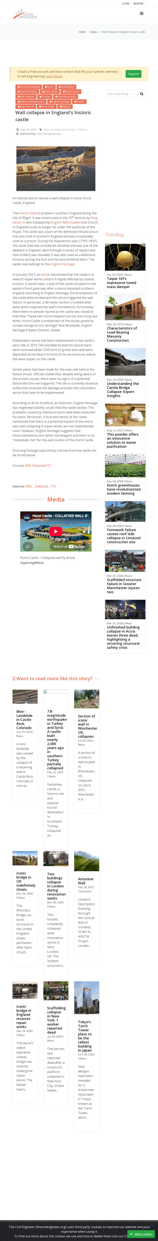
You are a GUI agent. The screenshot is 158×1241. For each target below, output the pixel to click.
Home (82, 32)
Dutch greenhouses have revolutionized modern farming (123, 489)
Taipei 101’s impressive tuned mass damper (121, 282)
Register (134, 74)
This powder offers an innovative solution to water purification (123, 440)
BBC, (29, 486)
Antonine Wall (85, 881)
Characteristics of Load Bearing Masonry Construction (122, 334)
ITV (48, 465)
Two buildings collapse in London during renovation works (56, 886)
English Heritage (62, 264)
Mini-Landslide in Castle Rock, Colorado (24, 719)
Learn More (53, 76)
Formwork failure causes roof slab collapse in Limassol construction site (124, 535)
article (45, 274)
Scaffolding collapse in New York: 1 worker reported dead (56, 1020)
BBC (28, 465)
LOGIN (125, 3)
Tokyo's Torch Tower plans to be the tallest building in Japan (85, 1036)
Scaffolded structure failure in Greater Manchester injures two (124, 585)
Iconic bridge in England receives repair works (23, 1016)
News (94, 32)
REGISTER (138, 3)
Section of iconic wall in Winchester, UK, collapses (88, 726)
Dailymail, (42, 486)
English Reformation (66, 222)
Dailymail (38, 465)
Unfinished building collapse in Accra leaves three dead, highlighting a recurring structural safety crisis (123, 637)
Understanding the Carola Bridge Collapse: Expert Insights (123, 389)
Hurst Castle (28, 213)
